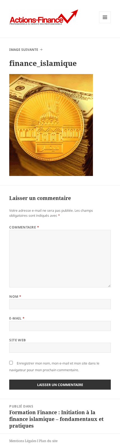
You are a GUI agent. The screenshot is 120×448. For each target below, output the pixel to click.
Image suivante (23, 49)
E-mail (17, 318)
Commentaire (24, 227)
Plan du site (48, 441)
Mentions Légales (22, 441)
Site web (17, 340)
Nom (15, 296)
